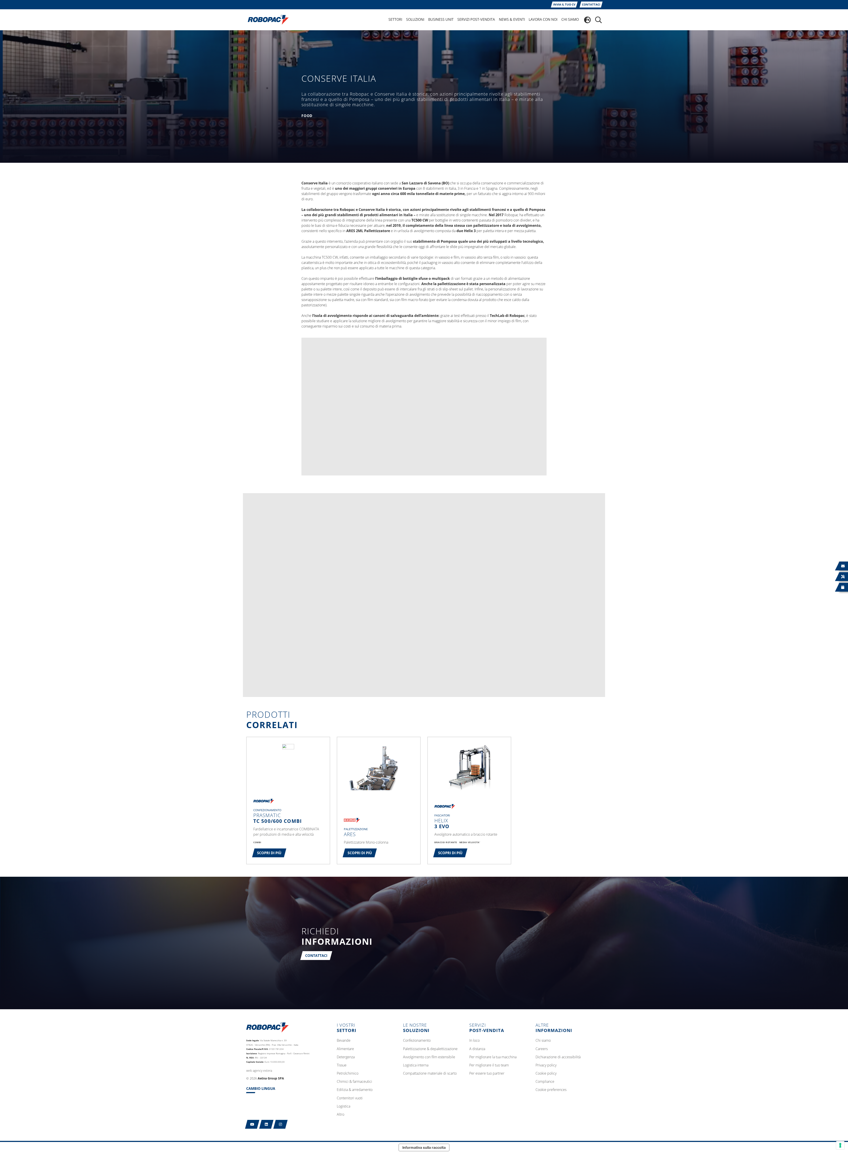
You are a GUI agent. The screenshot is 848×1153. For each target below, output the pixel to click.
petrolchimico (347, 1073)
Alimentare (345, 1049)
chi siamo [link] (570, 19)
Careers (542, 1049)
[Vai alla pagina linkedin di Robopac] (266, 1124)
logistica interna (415, 1065)
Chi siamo (543, 1040)
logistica (343, 1106)
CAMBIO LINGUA (260, 1088)
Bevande (343, 1040)
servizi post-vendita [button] (476, 19)
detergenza (346, 1057)
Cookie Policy (546, 1073)
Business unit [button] (441, 19)
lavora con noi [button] (543, 19)
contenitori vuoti (350, 1098)
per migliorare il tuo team (489, 1065)
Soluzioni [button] (415, 19)
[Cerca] (598, 20)
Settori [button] (395, 19)
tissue (341, 1065)
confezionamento (417, 1040)
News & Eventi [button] (512, 19)
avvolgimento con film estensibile (429, 1057)
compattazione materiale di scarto (430, 1073)
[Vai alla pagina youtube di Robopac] (252, 1124)
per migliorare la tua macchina (493, 1057)
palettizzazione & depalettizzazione (430, 1049)
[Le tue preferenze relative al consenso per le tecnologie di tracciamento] (840, 1145)
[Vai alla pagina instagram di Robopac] (280, 1124)
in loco (474, 1040)
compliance (545, 1081)
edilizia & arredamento (355, 1090)
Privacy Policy (546, 1065)
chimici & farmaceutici (354, 1081)
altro (340, 1114)
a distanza (477, 1049)
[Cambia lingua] (587, 20)
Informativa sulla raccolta (424, 1147)
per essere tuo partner (486, 1073)
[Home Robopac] (266, 19)
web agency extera (259, 1070)
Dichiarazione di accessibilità (558, 1057)
